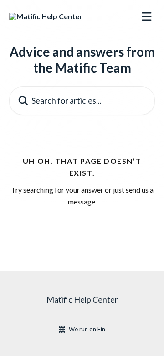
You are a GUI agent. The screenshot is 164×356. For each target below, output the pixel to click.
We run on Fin (87, 329)
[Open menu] (146, 16)
